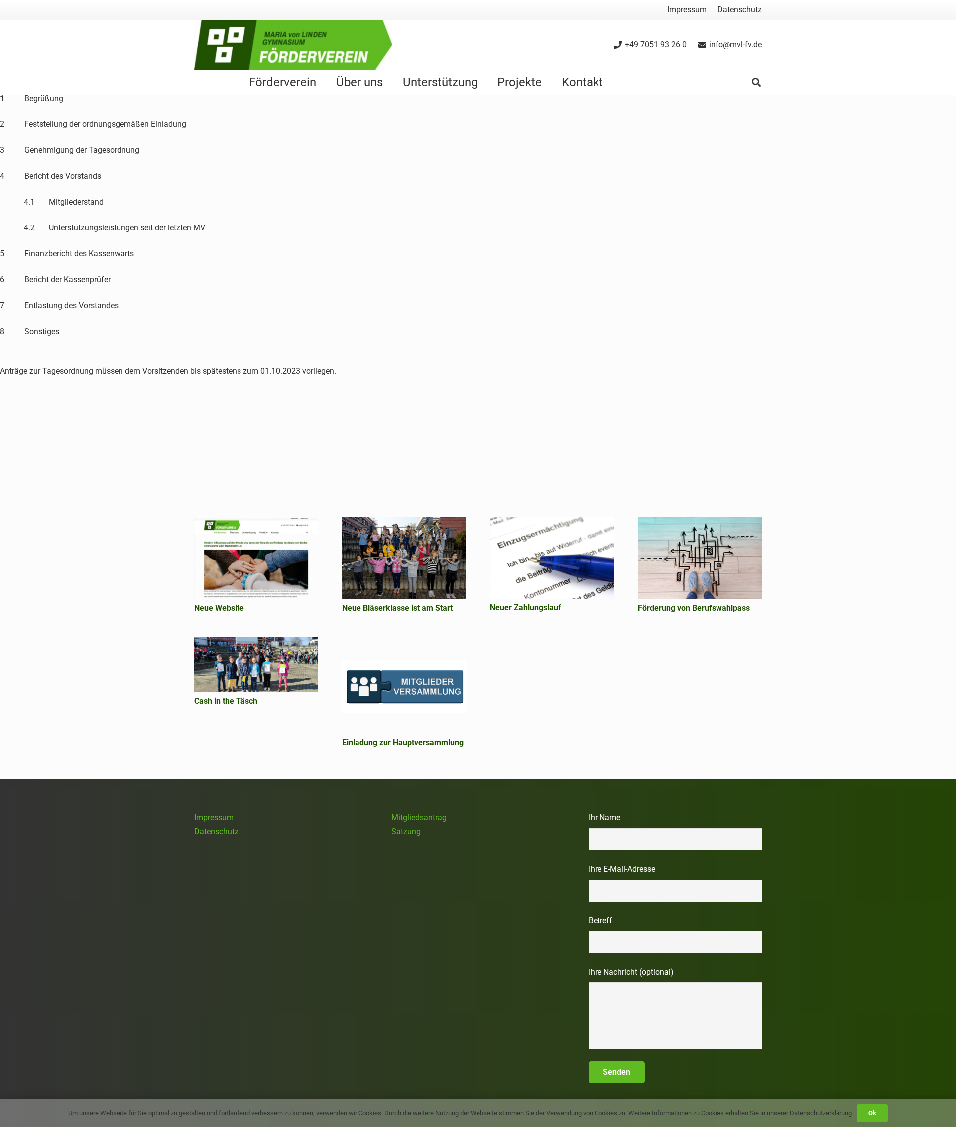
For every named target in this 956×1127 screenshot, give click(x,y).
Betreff (600, 920)
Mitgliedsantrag (419, 817)
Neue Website (219, 608)
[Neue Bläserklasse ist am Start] (404, 558)
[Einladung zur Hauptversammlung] (404, 685)
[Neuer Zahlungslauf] (552, 558)
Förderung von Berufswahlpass (694, 608)
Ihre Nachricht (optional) (631, 972)
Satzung (406, 831)
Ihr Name (604, 817)
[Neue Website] (256, 558)
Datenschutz (216, 831)
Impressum (214, 817)
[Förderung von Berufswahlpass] (700, 558)
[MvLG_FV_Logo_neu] (293, 45)
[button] (756, 82)
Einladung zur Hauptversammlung (403, 742)
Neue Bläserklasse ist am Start (397, 608)
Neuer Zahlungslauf (525, 607)
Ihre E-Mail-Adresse (622, 869)
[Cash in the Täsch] (256, 664)
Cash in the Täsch (225, 701)
